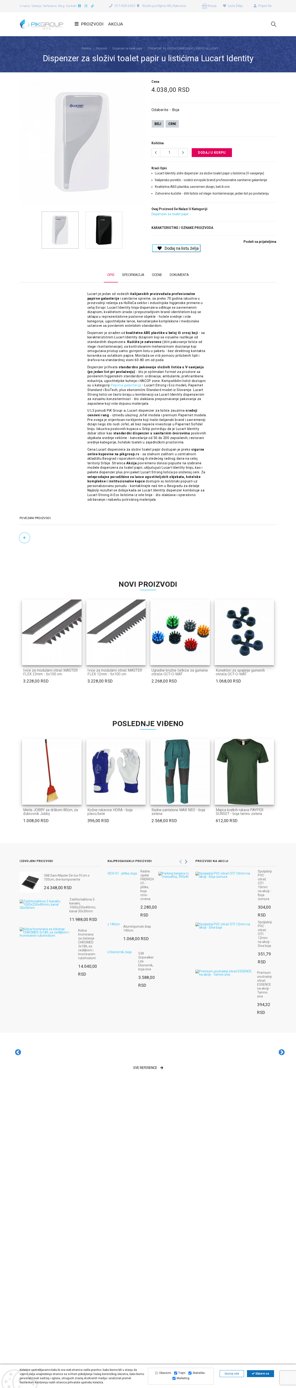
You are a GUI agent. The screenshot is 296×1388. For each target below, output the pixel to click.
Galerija (36, 6)
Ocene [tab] (157, 275)
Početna (86, 48)
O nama (25, 6)
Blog (61, 6)
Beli (157, 124)
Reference (50, 6)
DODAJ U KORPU (212, 152)
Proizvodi (92, 24)
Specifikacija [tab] (133, 275)
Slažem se (262, 1373)
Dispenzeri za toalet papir (127, 48)
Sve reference (145, 1068)
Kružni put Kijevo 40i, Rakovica (164, 6)
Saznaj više (232, 1373)
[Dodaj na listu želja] (75, 658)
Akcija (115, 24)
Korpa (211, 6)
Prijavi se (265, 6)
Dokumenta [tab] (179, 275)
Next (142, 143)
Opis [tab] (110, 275)
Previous (22, 143)
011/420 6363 (125, 6)
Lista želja (235, 6)
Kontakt (71, 6)
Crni (172, 124)
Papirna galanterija (126, 385)
